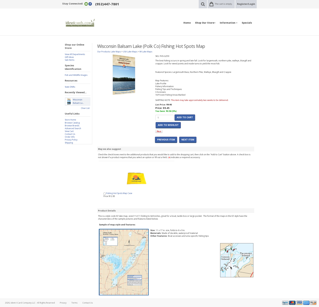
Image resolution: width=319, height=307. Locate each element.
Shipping (69, 142)
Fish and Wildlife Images (76, 75)
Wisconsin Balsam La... (78, 101)
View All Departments (75, 54)
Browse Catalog (72, 122)
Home (187, 22)
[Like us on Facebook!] (90, 3)
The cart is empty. (223, 3)
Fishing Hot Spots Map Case (119, 193)
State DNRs (70, 86)
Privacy (63, 302)
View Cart (69, 131)
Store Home (70, 119)
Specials (247, 22)
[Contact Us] (86, 3)
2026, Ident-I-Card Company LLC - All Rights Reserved (30, 302)
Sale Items (69, 60)
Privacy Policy (71, 139)
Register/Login (246, 3)
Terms (74, 302)
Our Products (103, 51)
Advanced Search (73, 128)
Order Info (70, 136)
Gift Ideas (69, 57)
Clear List (85, 108)
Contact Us (70, 134)
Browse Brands (72, 125)
